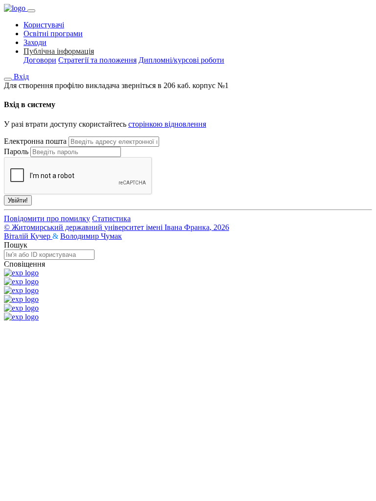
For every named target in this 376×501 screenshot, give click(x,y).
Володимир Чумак (91, 236)
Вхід (21, 76)
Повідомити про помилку (47, 218)
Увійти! (18, 200)
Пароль (16, 151)
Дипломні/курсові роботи (181, 60)
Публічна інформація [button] (59, 51)
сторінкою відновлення (167, 124)
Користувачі (44, 25)
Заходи (35, 42)
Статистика (111, 218)
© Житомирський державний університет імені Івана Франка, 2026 (116, 227)
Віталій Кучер (28, 236)
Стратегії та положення (97, 60)
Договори (40, 60)
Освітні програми (53, 33)
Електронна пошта (35, 141)
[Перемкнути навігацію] (31, 10)
